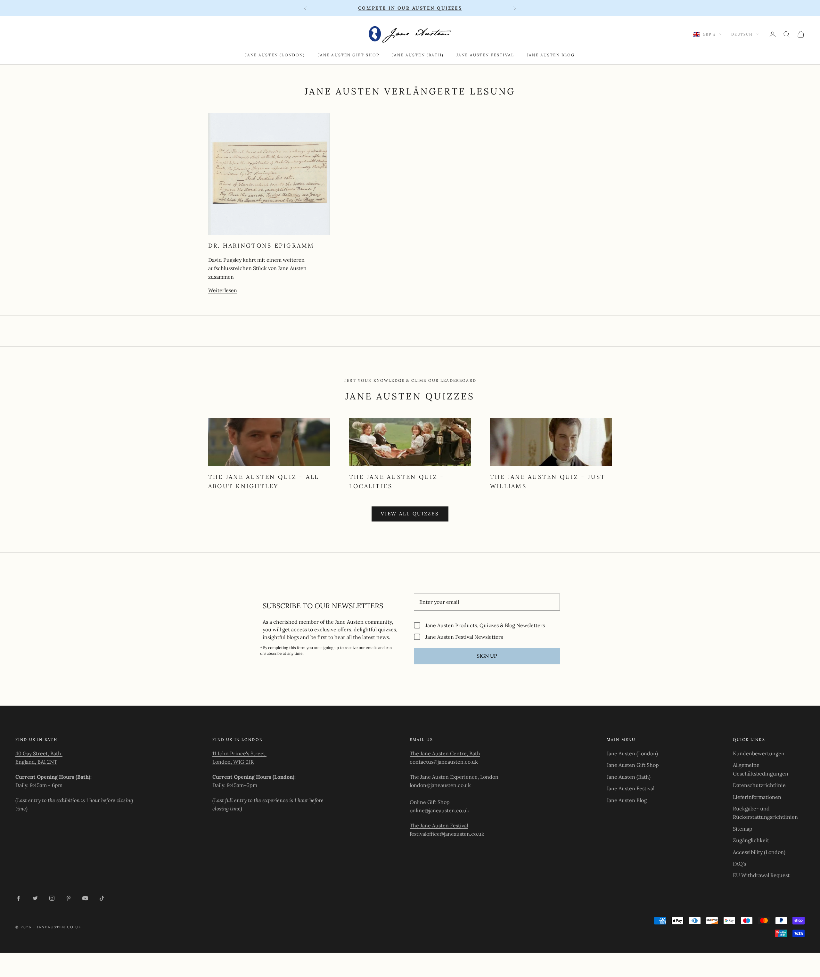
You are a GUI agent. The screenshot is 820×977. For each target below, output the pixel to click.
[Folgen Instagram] (52, 898)
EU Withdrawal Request (761, 875)
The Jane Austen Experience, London (454, 777)
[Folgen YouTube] (85, 898)
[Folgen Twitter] (35, 898)
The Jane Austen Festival (439, 825)
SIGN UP (487, 656)
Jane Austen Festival (485, 55)
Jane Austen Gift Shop (348, 55)
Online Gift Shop (430, 802)
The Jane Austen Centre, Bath (445, 753)
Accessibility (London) (759, 852)
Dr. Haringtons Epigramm (261, 245)
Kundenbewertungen (758, 753)
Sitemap (742, 828)
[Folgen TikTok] (102, 898)
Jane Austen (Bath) (418, 55)
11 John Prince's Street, (239, 753)
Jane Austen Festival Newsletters (464, 637)
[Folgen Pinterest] (68, 898)
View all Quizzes (410, 514)
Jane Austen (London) (275, 55)
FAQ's (739, 863)
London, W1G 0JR (233, 762)
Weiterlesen (222, 290)
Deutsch (742, 34)
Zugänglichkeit (751, 840)
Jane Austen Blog (551, 55)
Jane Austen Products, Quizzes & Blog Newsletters (485, 625)
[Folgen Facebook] (18, 898)
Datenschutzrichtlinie (759, 785)
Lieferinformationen (757, 797)
